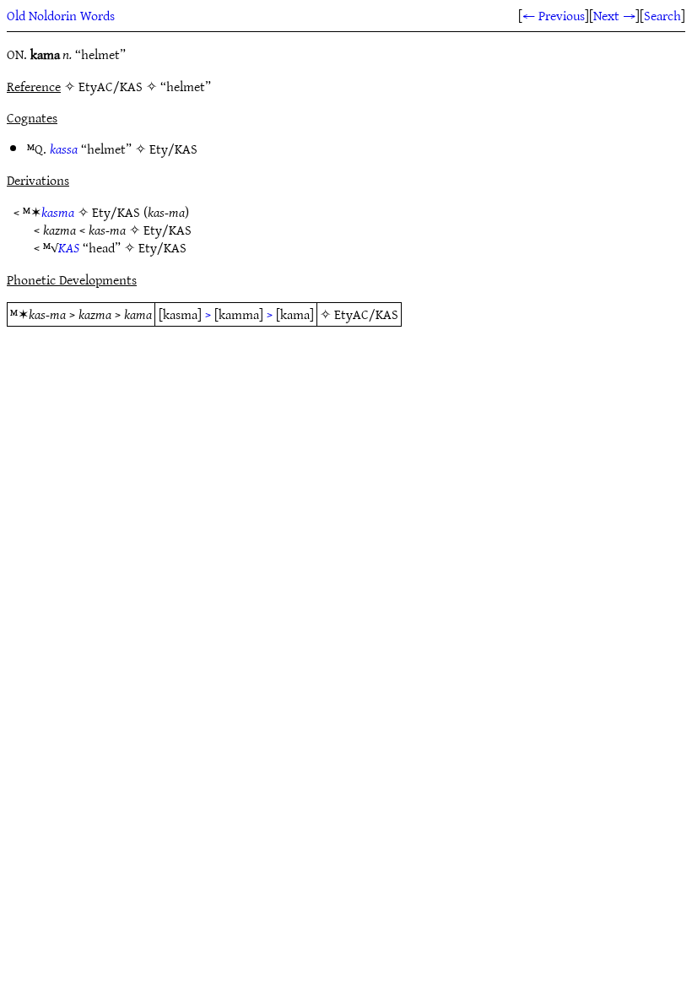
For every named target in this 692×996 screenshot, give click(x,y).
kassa (64, 148)
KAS (68, 247)
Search (662, 15)
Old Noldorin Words (61, 15)
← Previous (553, 15)
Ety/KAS (173, 148)
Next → (614, 15)
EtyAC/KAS (366, 314)
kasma (57, 212)
